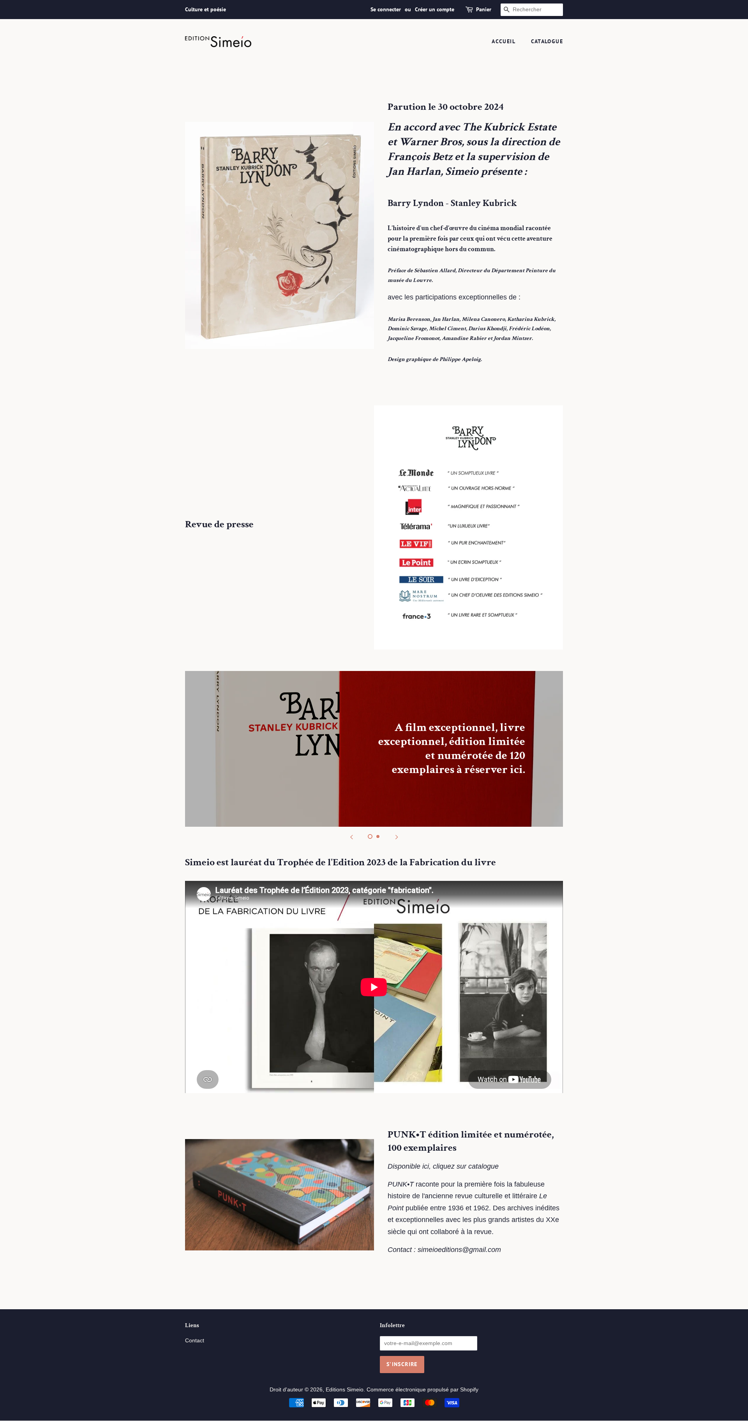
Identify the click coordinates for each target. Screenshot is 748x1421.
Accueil (503, 41)
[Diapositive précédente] (351, 836)
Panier (483, 9)
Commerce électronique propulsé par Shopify (422, 1390)
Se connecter (385, 9)
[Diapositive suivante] (396, 836)
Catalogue (547, 41)
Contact (194, 1341)
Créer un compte (434, 9)
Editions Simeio (344, 1390)
